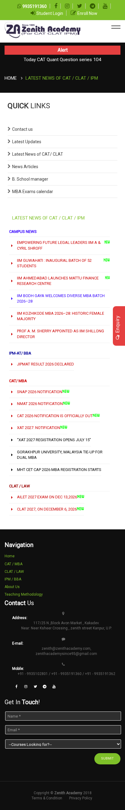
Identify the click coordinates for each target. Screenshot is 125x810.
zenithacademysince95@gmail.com (66, 654)
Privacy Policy (80, 798)
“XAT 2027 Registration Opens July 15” (54, 440)
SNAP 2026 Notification (39, 391)
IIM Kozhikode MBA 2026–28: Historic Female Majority (60, 316)
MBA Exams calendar (32, 191)
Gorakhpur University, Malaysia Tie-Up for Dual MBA (60, 455)
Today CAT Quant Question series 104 (62, 59)
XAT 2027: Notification (38, 427)
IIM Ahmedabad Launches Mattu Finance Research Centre (58, 281)
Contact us (22, 129)
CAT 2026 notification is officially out (55, 416)
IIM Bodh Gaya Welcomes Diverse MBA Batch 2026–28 (61, 298)
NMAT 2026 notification (40, 403)
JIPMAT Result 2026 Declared (45, 364)
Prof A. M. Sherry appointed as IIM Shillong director (60, 334)
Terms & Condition (47, 798)
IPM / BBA (13, 579)
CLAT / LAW (14, 571)
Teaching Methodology (24, 594)
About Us (12, 587)
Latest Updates (26, 141)
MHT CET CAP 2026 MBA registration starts (59, 469)
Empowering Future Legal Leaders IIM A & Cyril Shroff (59, 245)
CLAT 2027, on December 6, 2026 (47, 509)
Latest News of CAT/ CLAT (37, 154)
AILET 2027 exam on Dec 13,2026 (47, 497)
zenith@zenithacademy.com (66, 648)
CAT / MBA (13, 564)
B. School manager (30, 179)
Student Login (49, 13)
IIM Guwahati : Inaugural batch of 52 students (54, 263)
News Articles (25, 166)
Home (11, 78)
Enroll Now (87, 13)
